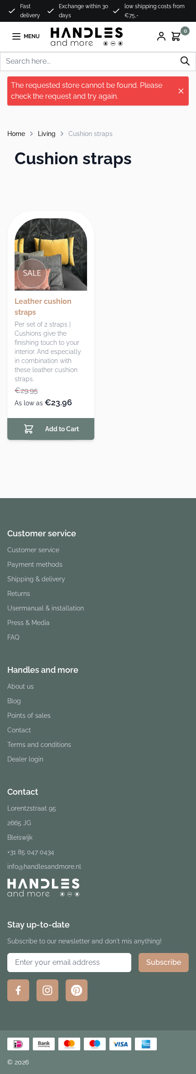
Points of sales (29, 715)
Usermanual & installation (45, 608)
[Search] (185, 60)
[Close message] (181, 91)
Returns (18, 593)
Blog (14, 701)
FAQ (13, 637)
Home (16, 133)
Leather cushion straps (43, 307)
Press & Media (28, 622)
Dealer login (25, 759)
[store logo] (87, 36)
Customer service (33, 550)
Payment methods (34, 564)
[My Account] (161, 36)
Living (47, 133)
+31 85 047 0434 (30, 852)
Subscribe (163, 962)
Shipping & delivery (36, 579)
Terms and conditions (39, 744)
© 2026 (18, 1062)
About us (20, 686)
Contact (19, 730)
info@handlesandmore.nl (44, 866)
